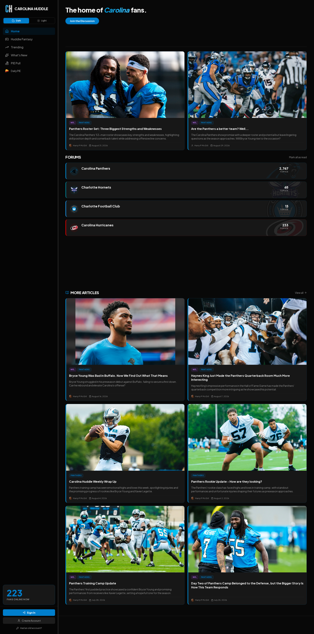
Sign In (31, 612)
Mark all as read (298, 157)
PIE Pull (16, 63)
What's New (19, 55)
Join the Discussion (82, 21)
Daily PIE (16, 70)
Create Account (31, 620)
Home (15, 31)
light (44, 20)
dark (18, 20)
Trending (17, 47)
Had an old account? (31, 628)
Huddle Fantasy (22, 39)
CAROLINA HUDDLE (31, 8)
